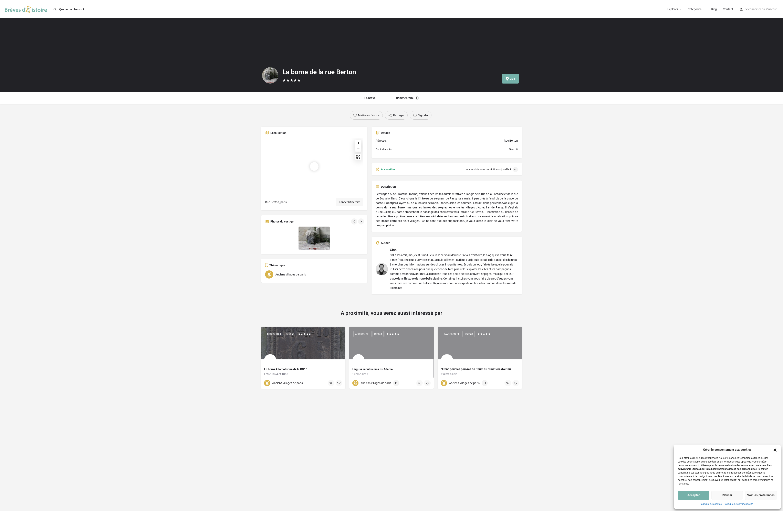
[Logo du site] (26, 8)
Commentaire (406, 98)
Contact (728, 9)
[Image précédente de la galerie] (354, 221)
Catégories (694, 9)
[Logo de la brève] (270, 75)
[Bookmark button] (339, 383)
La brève (370, 98)
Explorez (672, 9)
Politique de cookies (711, 504)
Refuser (727, 495)
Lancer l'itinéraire (349, 202)
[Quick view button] (331, 383)
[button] (775, 450)
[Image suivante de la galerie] (361, 221)
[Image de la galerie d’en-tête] (130, 46)
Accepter (693, 495)
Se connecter (753, 9)
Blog (714, 9)
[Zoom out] (358, 149)
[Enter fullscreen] (358, 157)
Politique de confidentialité (738, 504)
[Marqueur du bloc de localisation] (314, 166)
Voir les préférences (761, 495)
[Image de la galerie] (280, 238)
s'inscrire (771, 9)
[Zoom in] (358, 143)
